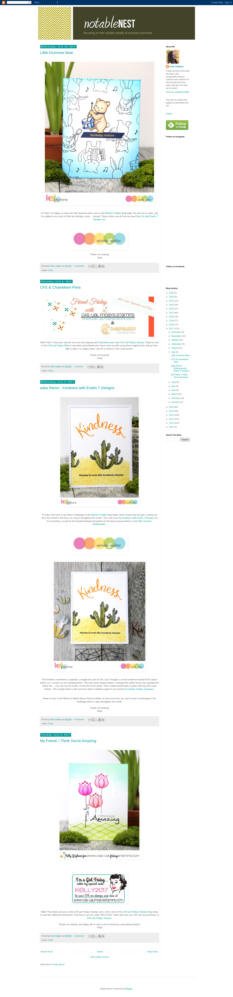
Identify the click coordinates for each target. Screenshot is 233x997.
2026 (171, 293)
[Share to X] (96, 266)
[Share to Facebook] (99, 266)
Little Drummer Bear (56, 53)
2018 (171, 324)
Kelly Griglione (176, 66)
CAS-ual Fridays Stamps (132, 342)
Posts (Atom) (58, 964)
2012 (171, 423)
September (176, 344)
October (175, 340)
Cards (50, 270)
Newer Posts (47, 952)
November (176, 336)
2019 (171, 320)
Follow (169, 113)
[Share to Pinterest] (103, 266)
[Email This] (90, 266)
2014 (171, 415)
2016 (171, 407)
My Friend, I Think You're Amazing (68, 741)
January (175, 402)
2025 (171, 297)
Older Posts (152, 952)
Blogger (129, 989)
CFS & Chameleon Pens (60, 287)
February (175, 398)
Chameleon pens (106, 342)
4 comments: (79, 266)
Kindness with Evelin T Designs (138, 518)
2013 (171, 419)
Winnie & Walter (113, 213)
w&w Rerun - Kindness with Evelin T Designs (77, 388)
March (174, 394)
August (174, 348)
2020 (171, 316)
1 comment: (79, 367)
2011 (171, 427)
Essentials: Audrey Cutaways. (139, 689)
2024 (171, 301)
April (173, 390)
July (173, 352)
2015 (171, 411)
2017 (171, 328)
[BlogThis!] (93, 266)
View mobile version (99, 957)
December (176, 332)
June (174, 382)
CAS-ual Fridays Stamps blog (137, 912)
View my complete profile (177, 92)
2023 (171, 305)
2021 (171, 313)
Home (100, 952)
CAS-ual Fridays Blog (58, 345)
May (173, 386)
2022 (171, 308)
